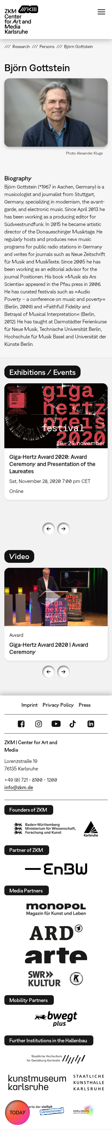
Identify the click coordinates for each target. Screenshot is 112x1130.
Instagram (38, 724)
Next (63, 529)
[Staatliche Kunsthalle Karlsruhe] (88, 1082)
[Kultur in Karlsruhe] (76, 978)
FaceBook (21, 724)
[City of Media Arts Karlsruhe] (84, 1110)
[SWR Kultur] (44, 978)
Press (85, 705)
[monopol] (56, 909)
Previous (48, 529)
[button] (55, 112)
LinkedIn (91, 724)
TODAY (18, 1112)
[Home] (26, 19)
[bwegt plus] (56, 1019)
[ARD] (56, 932)
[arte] (56, 955)
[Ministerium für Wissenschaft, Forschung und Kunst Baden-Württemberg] (45, 828)
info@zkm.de (18, 787)
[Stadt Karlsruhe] (91, 829)
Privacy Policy (58, 705)
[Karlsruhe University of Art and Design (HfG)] (56, 1059)
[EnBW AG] (56, 869)
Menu (101, 12)
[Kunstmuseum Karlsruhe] (37, 1082)
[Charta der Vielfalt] (40, 1110)
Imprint (29, 705)
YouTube (56, 724)
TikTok (73, 724)
